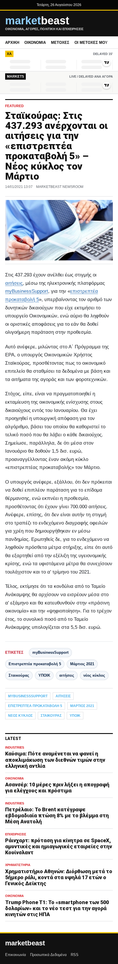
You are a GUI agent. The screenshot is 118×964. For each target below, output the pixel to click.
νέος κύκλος (94, 675)
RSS (74, 955)
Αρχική (12, 42)
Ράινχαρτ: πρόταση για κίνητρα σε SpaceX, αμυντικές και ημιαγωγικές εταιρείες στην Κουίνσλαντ (58, 846)
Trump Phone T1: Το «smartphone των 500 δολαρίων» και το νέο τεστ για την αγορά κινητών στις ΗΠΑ (57, 908)
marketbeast (25, 943)
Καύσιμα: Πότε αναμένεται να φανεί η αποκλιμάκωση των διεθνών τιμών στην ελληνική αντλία (55, 760)
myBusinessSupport (26, 291)
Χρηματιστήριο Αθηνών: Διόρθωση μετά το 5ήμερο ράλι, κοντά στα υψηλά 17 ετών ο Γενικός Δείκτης (58, 877)
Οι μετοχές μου (91, 42)
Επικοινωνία (15, 955)
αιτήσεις (14, 283)
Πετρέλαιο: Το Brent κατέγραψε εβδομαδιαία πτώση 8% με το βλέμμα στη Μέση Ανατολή (57, 815)
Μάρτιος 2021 (82, 664)
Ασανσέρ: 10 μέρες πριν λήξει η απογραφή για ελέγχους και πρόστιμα (57, 788)
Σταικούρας (19, 675)
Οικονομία (35, 42)
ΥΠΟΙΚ (44, 675)
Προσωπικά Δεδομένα (48, 955)
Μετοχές (60, 42)
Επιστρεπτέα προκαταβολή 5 (35, 664)
